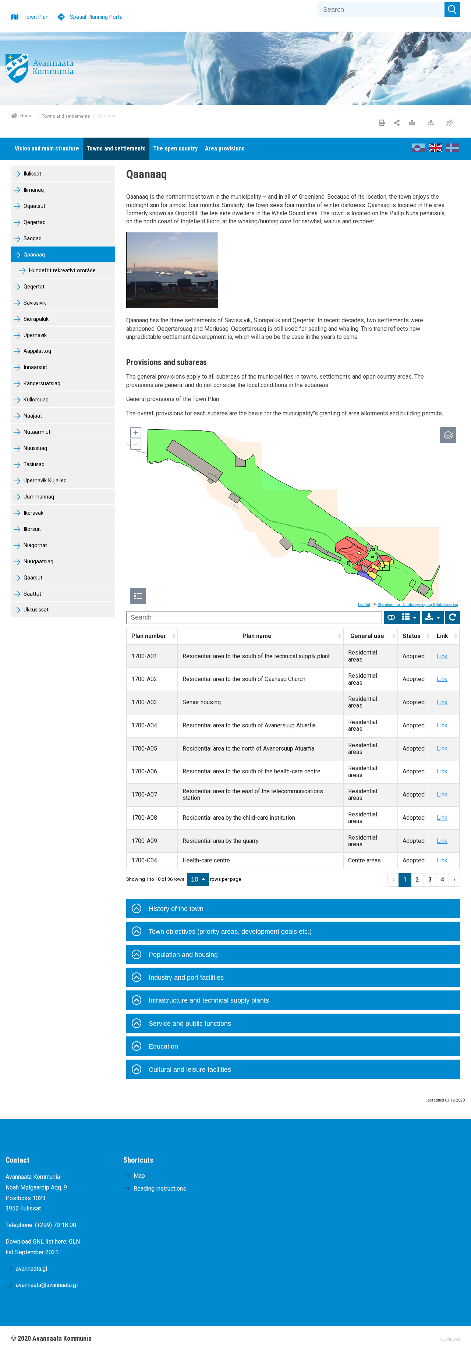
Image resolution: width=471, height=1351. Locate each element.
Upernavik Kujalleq (44, 481)
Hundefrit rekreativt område (62, 270)
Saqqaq (32, 238)
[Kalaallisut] (418, 150)
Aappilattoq (36, 351)
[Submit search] (452, 9)
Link (442, 656)
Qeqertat (33, 287)
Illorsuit (31, 529)
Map (139, 1175)
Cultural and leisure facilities (190, 1069)
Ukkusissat (35, 610)
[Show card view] (391, 617)
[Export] (433, 617)
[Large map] (413, 123)
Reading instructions (160, 1188)
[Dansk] (452, 150)
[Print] (382, 123)
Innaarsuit (34, 367)
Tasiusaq (33, 464)
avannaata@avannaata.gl (47, 1284)
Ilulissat (31, 174)
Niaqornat (34, 545)
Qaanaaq (33, 255)
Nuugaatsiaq (37, 562)
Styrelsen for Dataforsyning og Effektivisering (418, 604)
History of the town (176, 908)
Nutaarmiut (36, 432)
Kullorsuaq (35, 400)
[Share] (397, 123)
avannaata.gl (31, 1268)
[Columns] (410, 617)
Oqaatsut (33, 206)
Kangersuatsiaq (41, 383)
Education (163, 1046)
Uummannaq (38, 497)
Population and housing (183, 954)
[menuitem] (47, 149)
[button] (135, 432)
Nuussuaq (34, 448)
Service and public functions (190, 1023)
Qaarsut (32, 578)
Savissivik (34, 303)
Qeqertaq (34, 222)
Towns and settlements (66, 115)
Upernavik (34, 335)
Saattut (31, 594)
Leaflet (364, 604)
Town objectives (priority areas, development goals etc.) (230, 931)
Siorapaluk (35, 319)
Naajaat (32, 416)
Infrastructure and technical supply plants (209, 1000)
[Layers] (448, 435)
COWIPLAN (450, 1339)
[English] (435, 150)
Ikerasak (32, 513)
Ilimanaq (33, 190)
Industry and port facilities (186, 977)
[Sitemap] (432, 123)
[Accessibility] (451, 123)
